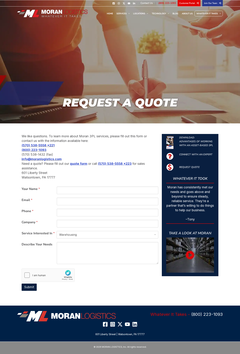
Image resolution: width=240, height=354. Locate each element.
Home (110, 13)
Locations (139, 13)
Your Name (31, 189)
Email (27, 200)
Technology (159, 13)
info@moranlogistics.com (42, 159)
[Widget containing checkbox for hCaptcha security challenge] (48, 275)
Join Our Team (210, 3)
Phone (27, 211)
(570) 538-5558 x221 (38, 145)
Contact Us (147, 3)
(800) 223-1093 (167, 3)
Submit (29, 287)
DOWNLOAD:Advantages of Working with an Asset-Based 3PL (196, 141)
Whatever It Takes (207, 13)
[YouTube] (129, 3)
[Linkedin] (134, 3)
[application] (128, 13)
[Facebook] (113, 3)
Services (121, 13)
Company (30, 222)
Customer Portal (187, 3)
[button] (190, 255)
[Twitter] (124, 3)
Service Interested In (38, 233)
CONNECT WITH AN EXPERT (195, 154)
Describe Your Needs (37, 244)
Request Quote (189, 167)
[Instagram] (119, 3)
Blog (175, 13)
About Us (187, 13)
